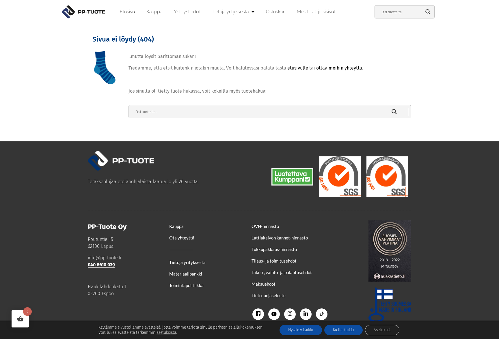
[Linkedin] (306, 314)
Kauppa (154, 11)
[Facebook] (258, 314)
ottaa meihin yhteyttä (339, 68)
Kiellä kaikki (343, 329)
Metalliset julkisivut (316, 11)
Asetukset (382, 329)
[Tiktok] (321, 314)
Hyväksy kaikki (300, 329)
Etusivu (127, 11)
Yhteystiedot (187, 11)
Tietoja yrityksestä (230, 11)
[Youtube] (274, 314)
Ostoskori (275, 11)
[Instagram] (290, 314)
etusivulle (297, 68)
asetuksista (166, 332)
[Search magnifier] (428, 12)
